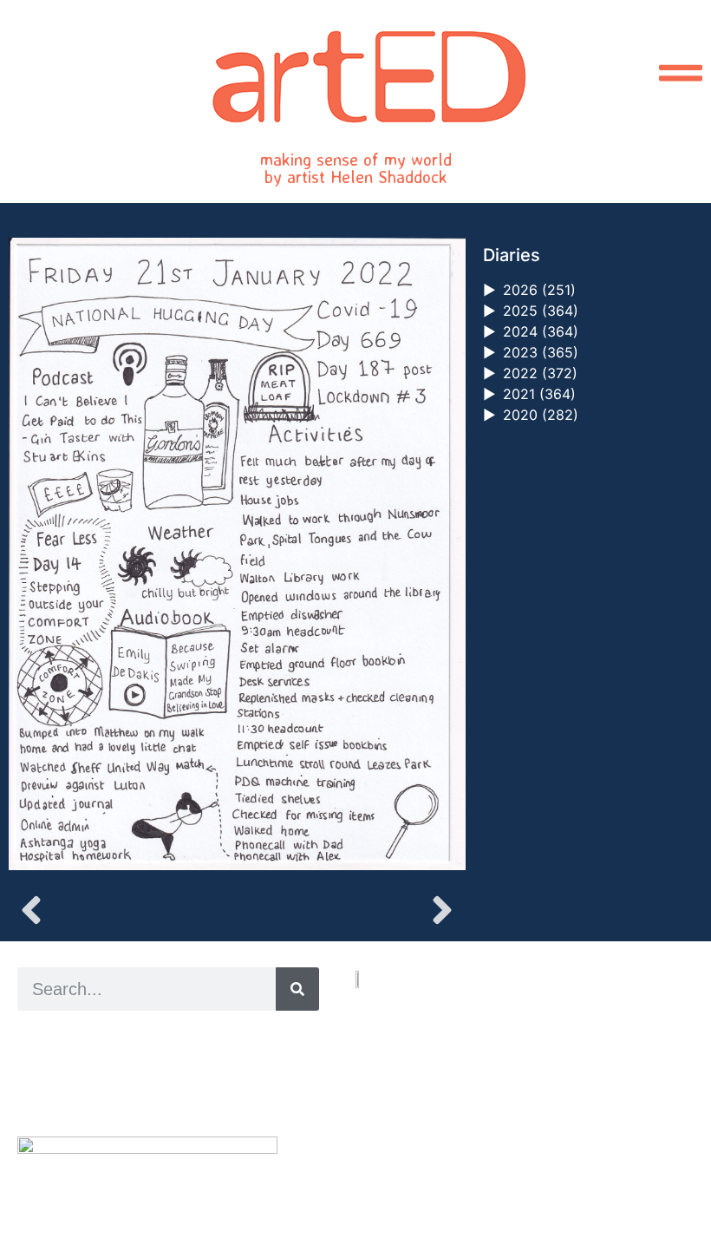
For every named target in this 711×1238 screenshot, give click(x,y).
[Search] (297, 989)
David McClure (158, 1096)
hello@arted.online (408, 1097)
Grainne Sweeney (174, 1057)
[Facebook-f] (401, 1159)
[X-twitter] (381, 1159)
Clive (74, 1076)
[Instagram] (361, 1159)
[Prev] (123, 910)
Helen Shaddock (158, 1037)
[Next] (351, 910)
